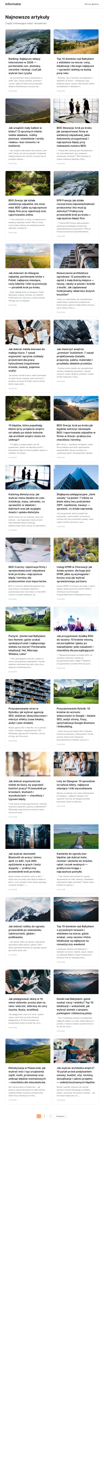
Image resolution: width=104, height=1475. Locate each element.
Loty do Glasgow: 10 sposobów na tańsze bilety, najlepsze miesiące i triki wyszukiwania (76, 785)
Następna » (61, 1116)
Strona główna (92, 4)
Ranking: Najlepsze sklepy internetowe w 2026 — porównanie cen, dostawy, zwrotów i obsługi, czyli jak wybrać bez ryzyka (24, 66)
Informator (13, 4)
